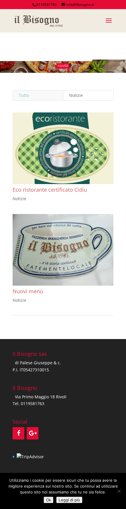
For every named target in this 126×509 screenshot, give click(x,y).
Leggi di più (69, 500)
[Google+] (32, 433)
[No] (119, 491)
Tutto (24, 95)
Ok (48, 500)
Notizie (76, 95)
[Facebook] (18, 433)
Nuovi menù (28, 291)
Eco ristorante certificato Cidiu (50, 189)
